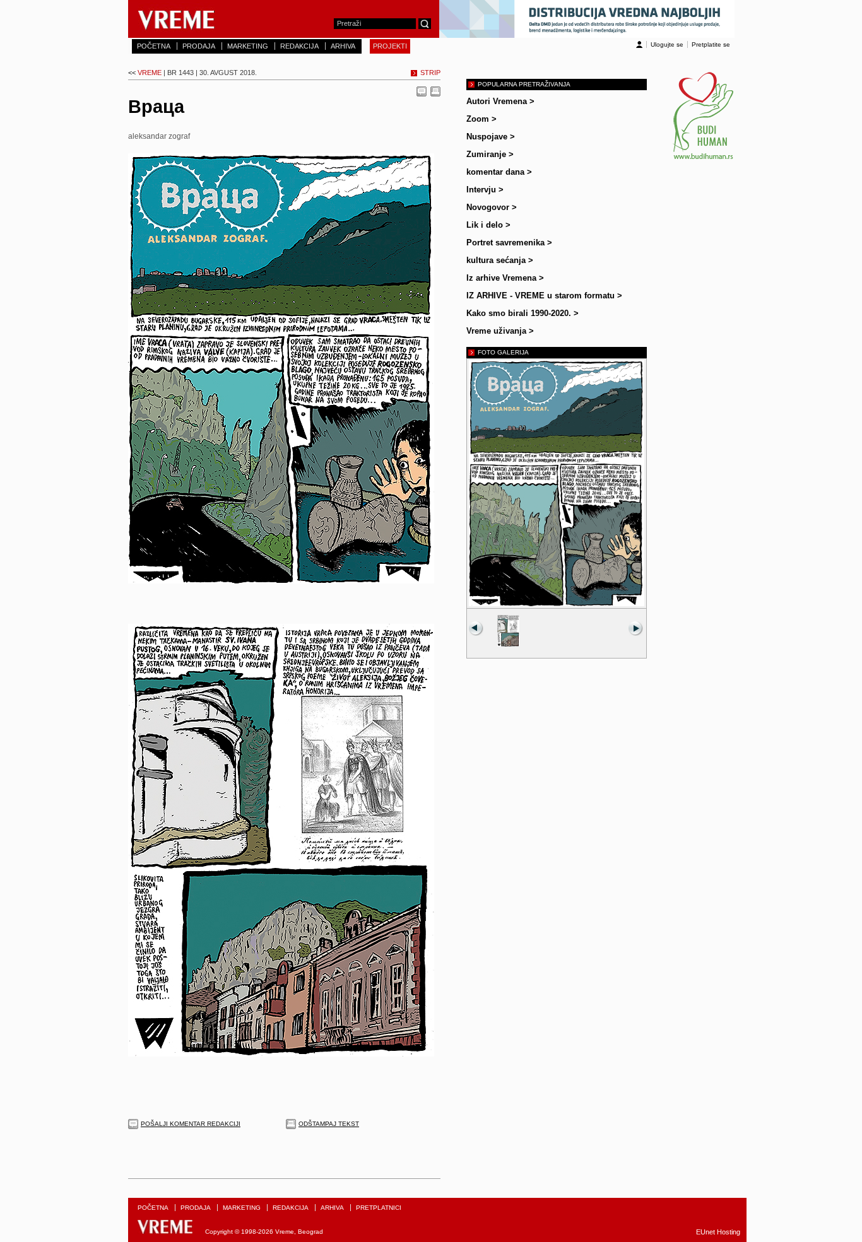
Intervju (485, 189)
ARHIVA (343, 46)
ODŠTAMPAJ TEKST (328, 1123)
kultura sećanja (499, 260)
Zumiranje (490, 154)
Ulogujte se (667, 44)
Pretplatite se (711, 44)
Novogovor (491, 207)
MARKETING (247, 46)
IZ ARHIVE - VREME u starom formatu (544, 295)
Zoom (481, 119)
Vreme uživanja (500, 331)
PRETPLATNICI (378, 1207)
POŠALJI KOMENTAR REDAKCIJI (190, 1123)
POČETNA (153, 46)
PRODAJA (198, 46)
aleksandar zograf (159, 136)
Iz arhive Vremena (505, 278)
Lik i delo (488, 225)
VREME (192, 72)
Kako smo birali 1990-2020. (522, 313)
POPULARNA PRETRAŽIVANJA (524, 84)
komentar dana (499, 172)
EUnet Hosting (718, 1232)
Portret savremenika (509, 242)
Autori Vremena (500, 101)
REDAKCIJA (299, 46)
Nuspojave (490, 136)
